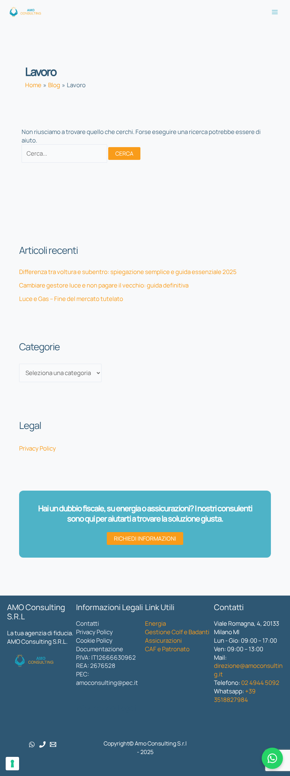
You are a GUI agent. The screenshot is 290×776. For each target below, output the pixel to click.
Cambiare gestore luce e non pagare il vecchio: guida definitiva (103, 285)
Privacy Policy (37, 448)
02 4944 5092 (260, 683)
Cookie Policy (94, 640)
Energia (155, 623)
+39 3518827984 (235, 695)
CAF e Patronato (167, 649)
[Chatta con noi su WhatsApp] (272, 758)
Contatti (87, 623)
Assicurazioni (163, 640)
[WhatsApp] (32, 744)
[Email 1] (53, 744)
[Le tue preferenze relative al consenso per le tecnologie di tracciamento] (12, 763)
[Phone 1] (42, 744)
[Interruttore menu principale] (275, 12)
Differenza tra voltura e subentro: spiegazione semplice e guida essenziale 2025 (128, 272)
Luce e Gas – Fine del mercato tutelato (71, 299)
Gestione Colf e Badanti (177, 632)
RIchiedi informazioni (145, 538)
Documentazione (99, 649)
